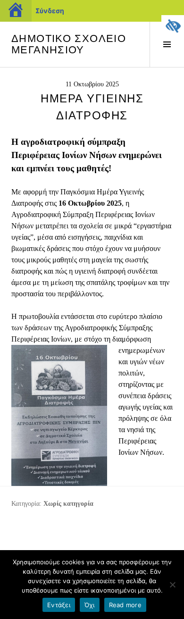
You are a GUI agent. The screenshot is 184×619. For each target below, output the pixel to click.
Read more (125, 605)
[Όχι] (172, 584)
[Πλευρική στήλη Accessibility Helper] (172, 26)
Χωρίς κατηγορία (68, 503)
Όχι (89, 605)
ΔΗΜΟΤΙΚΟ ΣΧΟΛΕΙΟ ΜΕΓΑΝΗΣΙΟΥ (68, 44)
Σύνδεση (49, 11)
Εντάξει (58, 605)
